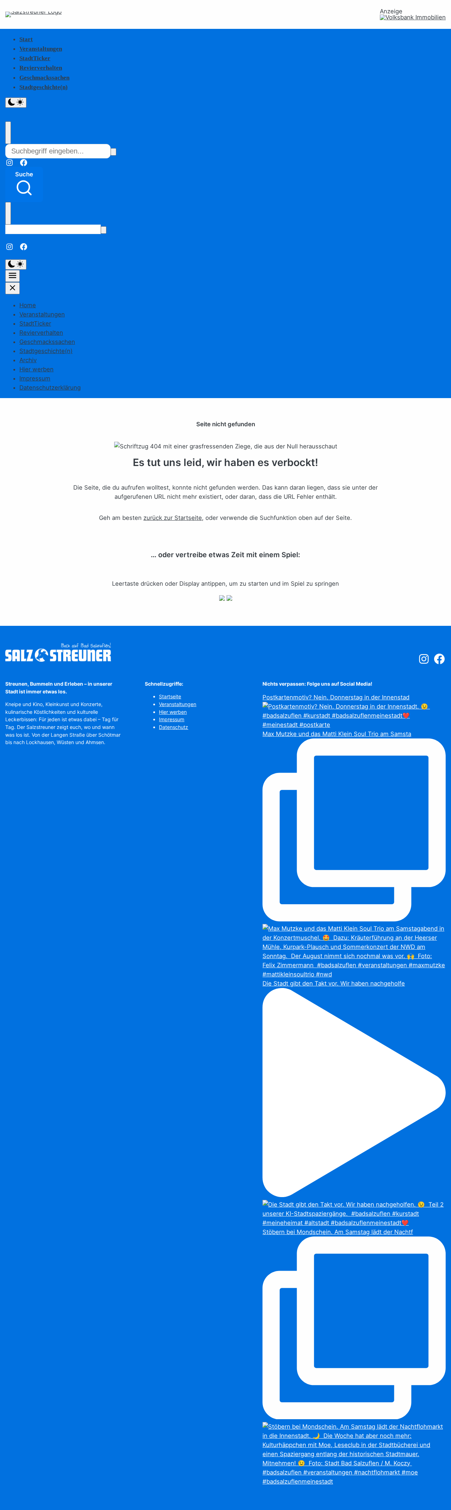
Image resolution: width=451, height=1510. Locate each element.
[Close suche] (8, 132)
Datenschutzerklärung (50, 387)
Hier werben (36, 369)
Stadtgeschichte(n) (43, 87)
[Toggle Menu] (12, 276)
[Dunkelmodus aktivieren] (15, 102)
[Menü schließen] (12, 288)
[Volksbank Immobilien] (413, 17)
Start (26, 39)
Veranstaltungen (40, 48)
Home (27, 305)
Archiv (28, 360)
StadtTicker (34, 58)
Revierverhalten (40, 67)
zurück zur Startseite (172, 517)
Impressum (34, 378)
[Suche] (113, 152)
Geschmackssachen (44, 77)
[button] (24, 184)
